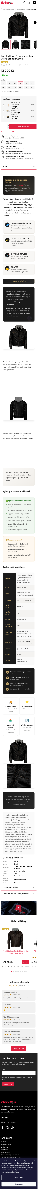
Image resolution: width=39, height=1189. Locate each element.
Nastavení (18, 1177)
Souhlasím (19, 1184)
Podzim (24, 876)
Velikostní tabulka (6, 1144)
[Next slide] (35, 944)
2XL (18, 967)
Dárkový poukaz (6, 1152)
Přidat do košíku (23, 127)
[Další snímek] (35, 22)
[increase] (29, 104)
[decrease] (29, 106)
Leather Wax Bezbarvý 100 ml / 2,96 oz (15, 111)
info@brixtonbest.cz (8, 1122)
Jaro (15, 876)
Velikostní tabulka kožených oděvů (15, 894)
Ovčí (15, 874)
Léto (19, 876)
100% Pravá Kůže (19, 871)
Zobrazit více (18, 1048)
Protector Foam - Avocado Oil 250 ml (15, 105)
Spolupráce (4, 1147)
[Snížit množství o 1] (8, 128)
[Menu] (34, 3)
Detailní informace (6, 132)
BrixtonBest (2, 1127)
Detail (25, 962)
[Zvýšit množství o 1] (8, 125)
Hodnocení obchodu (19, 981)
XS (3, 967)
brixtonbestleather (7, 1127)
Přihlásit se (8, 1084)
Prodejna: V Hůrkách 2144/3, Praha (11, 1157)
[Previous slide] (1, 944)
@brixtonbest (12, 1127)
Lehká (16, 867)
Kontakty (3, 1142)
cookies (12, 1161)
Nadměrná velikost (20, 879)
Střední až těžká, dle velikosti (23, 868)
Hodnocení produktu (10, 887)
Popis (5, 166)
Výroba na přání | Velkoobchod (10, 1155)
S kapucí (17, 883)
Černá (16, 864)
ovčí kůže (19, 185)
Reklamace (4, 1150)
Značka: (24, 65)
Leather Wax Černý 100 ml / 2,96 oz (15, 117)
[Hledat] (24, 3)
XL (14, 967)
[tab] (11, 971)
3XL (22, 967)
